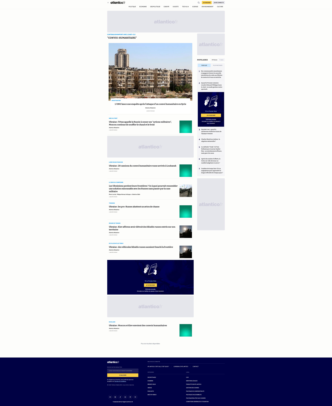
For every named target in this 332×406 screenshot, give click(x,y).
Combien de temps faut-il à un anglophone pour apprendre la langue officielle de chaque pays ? (212, 171)
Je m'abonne (150, 285)
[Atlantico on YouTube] (135, 397)
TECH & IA (185, 6)
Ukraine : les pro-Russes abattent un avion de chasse (134, 206)
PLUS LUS (204, 65)
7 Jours (221, 60)
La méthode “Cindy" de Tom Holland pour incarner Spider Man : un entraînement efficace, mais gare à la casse (211, 150)
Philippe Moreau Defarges (124, 194)
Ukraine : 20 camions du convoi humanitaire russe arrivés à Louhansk (142, 166)
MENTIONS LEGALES (191, 380)
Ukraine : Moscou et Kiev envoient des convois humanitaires (138, 325)
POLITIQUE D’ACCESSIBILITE (194, 394)
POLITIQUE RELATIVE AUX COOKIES (196, 398)
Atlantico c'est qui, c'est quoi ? (158, 366)
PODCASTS (151, 391)
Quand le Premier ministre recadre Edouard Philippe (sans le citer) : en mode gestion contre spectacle (211, 86)
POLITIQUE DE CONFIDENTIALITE (195, 391)
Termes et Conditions (120, 381)
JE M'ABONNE (207, 2)
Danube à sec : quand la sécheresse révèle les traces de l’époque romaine (211, 131)
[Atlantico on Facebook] (120, 397)
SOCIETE (176, 6)
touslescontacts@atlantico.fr (123, 401)
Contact (196, 366)
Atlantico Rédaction (150, 108)
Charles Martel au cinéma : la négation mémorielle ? (210, 140)
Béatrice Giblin (136, 194)
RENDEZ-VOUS (152, 384)
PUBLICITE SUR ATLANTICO (193, 384)
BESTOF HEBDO (152, 394)
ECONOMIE (143, 6)
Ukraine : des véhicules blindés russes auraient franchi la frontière (141, 247)
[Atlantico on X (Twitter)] (115, 397)
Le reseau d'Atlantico (181, 366)
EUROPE (166, 6)
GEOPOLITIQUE (155, 6)
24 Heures (214, 60)
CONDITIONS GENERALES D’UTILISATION (197, 401)
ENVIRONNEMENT (207, 6)
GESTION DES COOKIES (192, 387)
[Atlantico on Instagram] (130, 397)
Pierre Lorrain (112, 194)
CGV (187, 377)
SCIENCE (195, 6)
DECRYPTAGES (152, 377)
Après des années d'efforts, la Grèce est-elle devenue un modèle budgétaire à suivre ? (210, 161)
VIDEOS (150, 387)
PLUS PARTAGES (217, 65)
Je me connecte (219, 2)
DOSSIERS (150, 380)
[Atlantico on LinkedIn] (125, 397)
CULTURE (220, 6)
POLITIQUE (132, 6)
